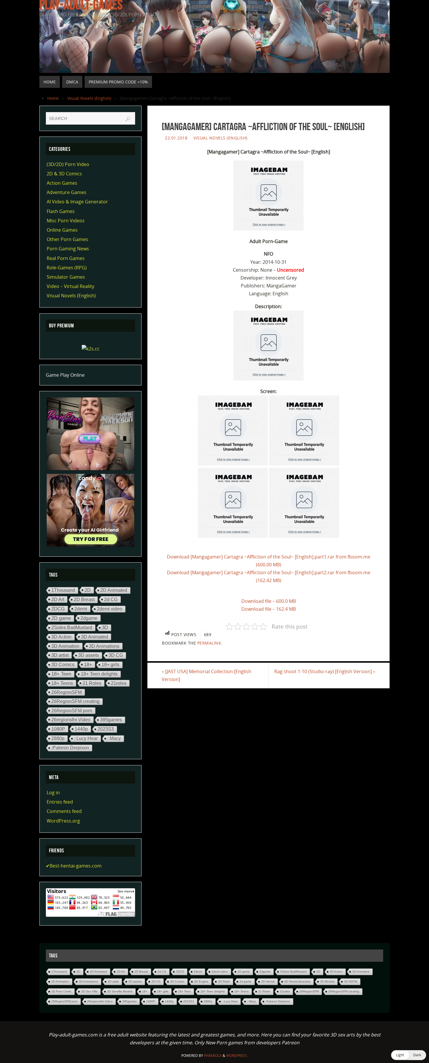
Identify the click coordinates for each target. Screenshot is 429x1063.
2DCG (58, 609)
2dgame (89, 618)
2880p (57, 738)
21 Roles (92, 683)
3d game (246, 981)
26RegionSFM (66, 692)
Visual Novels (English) (89, 98)
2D (88, 590)
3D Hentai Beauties (297, 981)
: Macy (114, 738)
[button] (408, 1055)
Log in (53, 792)
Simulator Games (66, 277)
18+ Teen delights (99, 673)
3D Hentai (268, 981)
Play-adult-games (81, 4)
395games (111, 719)
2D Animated (113, 590)
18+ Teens (62, 683)
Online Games (62, 230)
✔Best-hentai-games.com (74, 866)
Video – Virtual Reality (70, 286)
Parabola (213, 1055)
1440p (81, 729)
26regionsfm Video (70, 719)
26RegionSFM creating (75, 701)
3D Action (61, 636)
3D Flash (224, 981)
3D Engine (201, 981)
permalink (209, 643)
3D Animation (65, 646)
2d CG (111, 599)
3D (105, 627)
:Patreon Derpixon (70, 747)
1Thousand (63, 590)
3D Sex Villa (89, 991)
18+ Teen (61, 674)
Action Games (62, 183)
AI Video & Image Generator (77, 201)
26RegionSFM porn (71, 710)
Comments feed (64, 811)
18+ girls (110, 664)
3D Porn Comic (61, 991)
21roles (118, 683)
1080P (58, 729)
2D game (61, 618)
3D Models (327, 981)
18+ (88, 664)
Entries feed (60, 802)
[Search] (128, 119)
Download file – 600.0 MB (268, 601)
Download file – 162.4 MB (268, 609)
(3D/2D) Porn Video (68, 164)
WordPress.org (63, 821)
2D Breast (84, 599)
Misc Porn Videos (66, 220)
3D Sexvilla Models (119, 991)
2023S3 (105, 729)
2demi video (109, 608)
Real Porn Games (66, 258)
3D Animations (104, 646)
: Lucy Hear (86, 738)
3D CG (116, 655)
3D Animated (94, 636)
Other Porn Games (67, 239)
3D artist (60, 655)
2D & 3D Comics (64, 173)
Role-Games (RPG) (67, 267)
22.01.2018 (176, 138)
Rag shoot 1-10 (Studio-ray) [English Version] (324, 671)
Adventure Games (66, 192)
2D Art (57, 599)
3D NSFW (350, 981)
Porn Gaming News (68, 248)
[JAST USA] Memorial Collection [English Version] (206, 675)
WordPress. (237, 1055)
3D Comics (62, 664)
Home (53, 98)
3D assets (88, 655)
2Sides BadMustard (71, 627)
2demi (80, 608)
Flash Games (61, 211)
